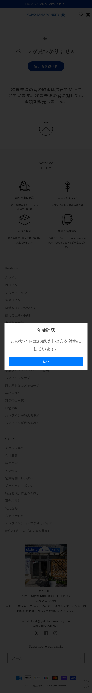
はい (46, 361)
